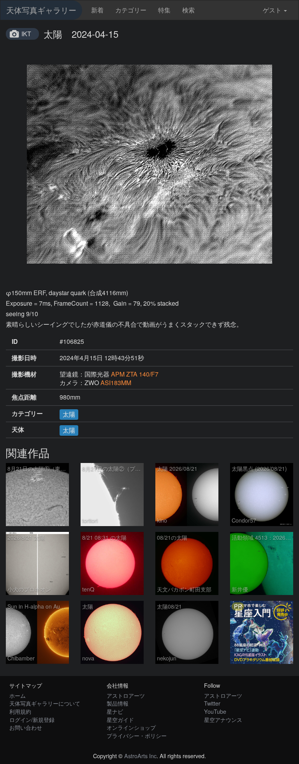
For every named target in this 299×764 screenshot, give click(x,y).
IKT (26, 33)
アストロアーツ (126, 695)
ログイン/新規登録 (32, 719)
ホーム (17, 695)
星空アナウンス (223, 719)
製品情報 (117, 703)
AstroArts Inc (140, 756)
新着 (97, 9)
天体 (18, 429)
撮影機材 (24, 374)
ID (15, 341)
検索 (188, 9)
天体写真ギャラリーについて (44, 703)
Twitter (212, 703)
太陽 (69, 414)
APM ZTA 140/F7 (134, 374)
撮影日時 (24, 358)
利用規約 (20, 711)
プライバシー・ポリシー (137, 735)
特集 (164, 9)
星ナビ (115, 711)
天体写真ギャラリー (41, 10)
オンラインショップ (131, 727)
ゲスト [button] (272, 9)
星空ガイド (120, 719)
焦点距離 (24, 397)
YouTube (215, 711)
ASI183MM (115, 382)
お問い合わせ (25, 727)
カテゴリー (130, 9)
